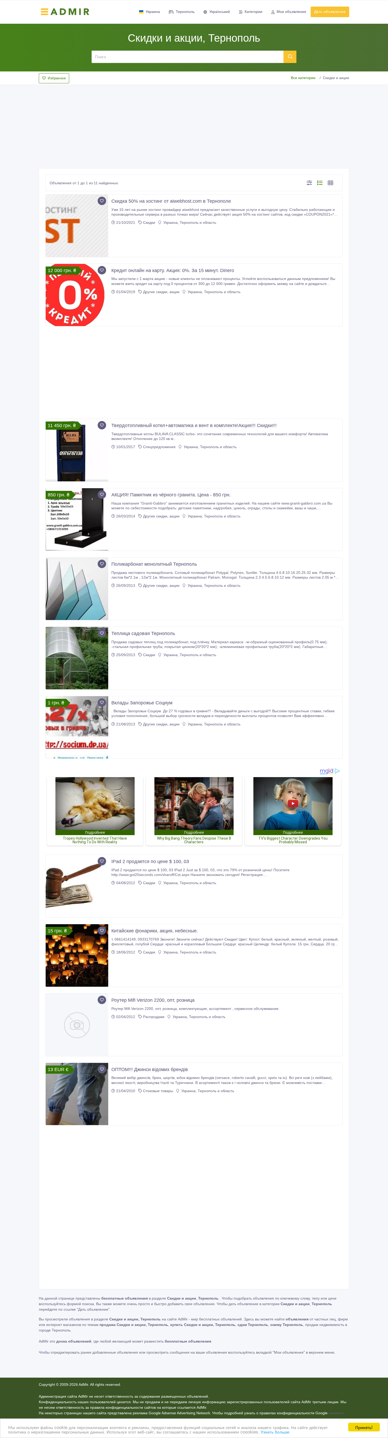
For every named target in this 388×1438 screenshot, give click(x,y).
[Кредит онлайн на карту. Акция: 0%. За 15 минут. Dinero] (77, 295)
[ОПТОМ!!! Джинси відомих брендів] (77, 1094)
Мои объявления (291, 11)
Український (219, 11)
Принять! (364, 1427)
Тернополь (185, 11)
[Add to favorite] (102, 201)
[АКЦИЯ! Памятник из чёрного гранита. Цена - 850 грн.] (77, 519)
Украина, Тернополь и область (189, 222)
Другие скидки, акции (161, 292)
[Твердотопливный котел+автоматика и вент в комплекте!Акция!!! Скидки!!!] (77, 450)
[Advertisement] (194, 125)
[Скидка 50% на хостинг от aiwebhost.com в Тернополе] (77, 226)
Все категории (303, 78)
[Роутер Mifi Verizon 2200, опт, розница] (77, 1025)
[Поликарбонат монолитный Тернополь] (77, 589)
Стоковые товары (158, 1091)
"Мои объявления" (289, 1352)
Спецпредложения (159, 447)
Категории (253, 11)
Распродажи (153, 1017)
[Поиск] (290, 57)
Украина (153, 11)
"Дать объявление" (93, 1309)
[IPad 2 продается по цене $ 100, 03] (77, 886)
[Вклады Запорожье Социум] (77, 727)
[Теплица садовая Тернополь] (77, 658)
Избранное (57, 78)
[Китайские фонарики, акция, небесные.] (77, 955)
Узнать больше (275, 1431)
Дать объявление (330, 11)
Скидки (149, 222)
